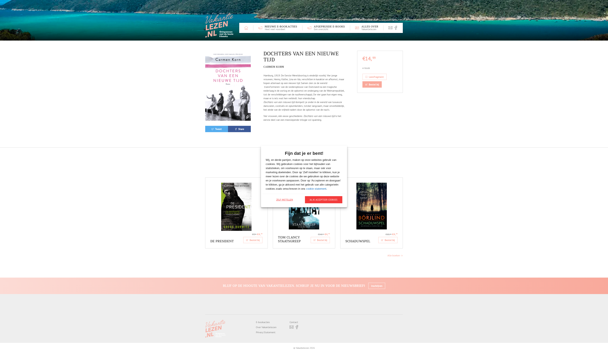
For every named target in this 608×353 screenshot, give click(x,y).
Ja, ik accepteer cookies (323, 199)
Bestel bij (373, 84)
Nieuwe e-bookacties (281, 27)
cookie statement (316, 188)
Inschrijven (376, 285)
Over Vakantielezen (266, 327)
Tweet (218, 129)
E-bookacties (263, 322)
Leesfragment (376, 76)
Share (241, 129)
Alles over (369, 27)
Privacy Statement (266, 332)
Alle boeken (394, 255)
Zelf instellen (284, 199)
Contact (294, 322)
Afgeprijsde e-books (329, 27)
